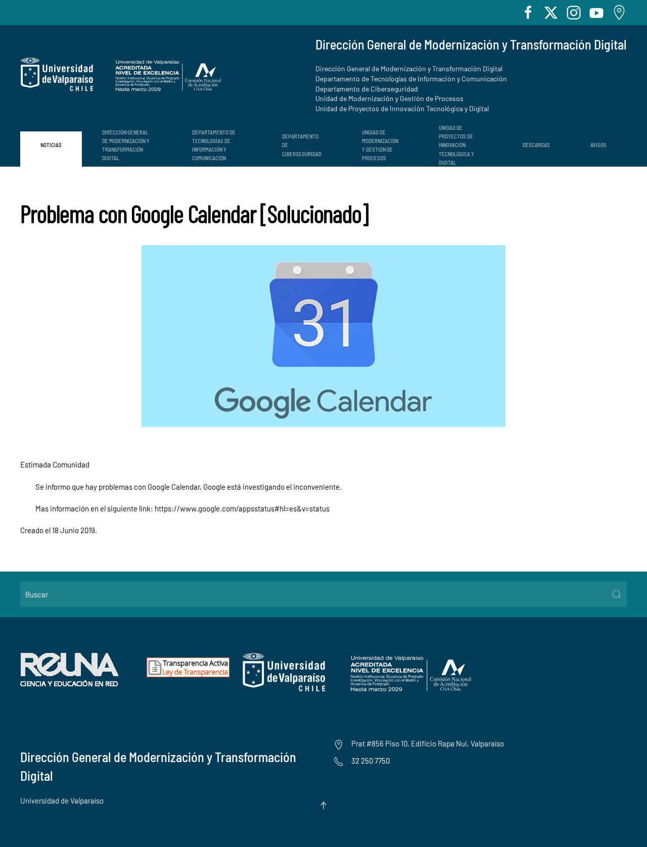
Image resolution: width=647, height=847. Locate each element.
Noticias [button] (51, 145)
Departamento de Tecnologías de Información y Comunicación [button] (214, 145)
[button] (323, 805)
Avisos (598, 145)
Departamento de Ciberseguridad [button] (301, 145)
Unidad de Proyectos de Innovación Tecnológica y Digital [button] (456, 144)
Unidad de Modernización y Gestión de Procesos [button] (380, 145)
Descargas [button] (536, 145)
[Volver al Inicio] (121, 74)
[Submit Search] (617, 594)
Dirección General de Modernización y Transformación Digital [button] (126, 145)
